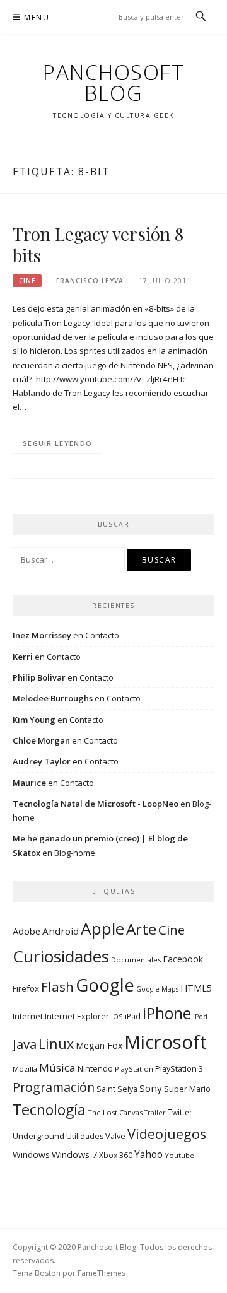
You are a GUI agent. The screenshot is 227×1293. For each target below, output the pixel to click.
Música (57, 1067)
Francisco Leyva (90, 280)
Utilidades (84, 1136)
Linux (56, 1043)
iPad (133, 1016)
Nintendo (95, 1068)
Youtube (179, 1155)
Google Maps (157, 989)
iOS (117, 1016)
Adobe (26, 931)
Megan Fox (99, 1045)
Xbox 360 (115, 1155)
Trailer (155, 1112)
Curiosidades (61, 956)
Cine (27, 280)
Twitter (180, 1112)
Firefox (26, 988)
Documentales (136, 959)
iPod (200, 1016)
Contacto (102, 635)
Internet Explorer (77, 1016)
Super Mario (187, 1088)
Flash (57, 986)
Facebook (183, 959)
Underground (38, 1136)
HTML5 (196, 988)
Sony (150, 1088)
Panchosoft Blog (113, 82)
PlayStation (134, 1069)
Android (60, 931)
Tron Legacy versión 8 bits (98, 244)
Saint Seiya (116, 1089)
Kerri (23, 656)
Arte (141, 928)
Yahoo (148, 1154)
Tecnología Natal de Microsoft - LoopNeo (95, 803)
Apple (102, 928)
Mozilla (25, 1069)
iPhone (167, 1013)
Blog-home (74, 852)
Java (25, 1044)
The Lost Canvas (115, 1112)
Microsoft (165, 1042)
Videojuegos (166, 1134)
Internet (28, 1016)
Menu (36, 17)
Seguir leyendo (57, 443)
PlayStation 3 (179, 1068)
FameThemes (101, 1273)
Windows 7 (74, 1155)
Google (105, 985)
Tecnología (49, 1109)
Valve (115, 1136)
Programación (54, 1087)
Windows (31, 1155)
